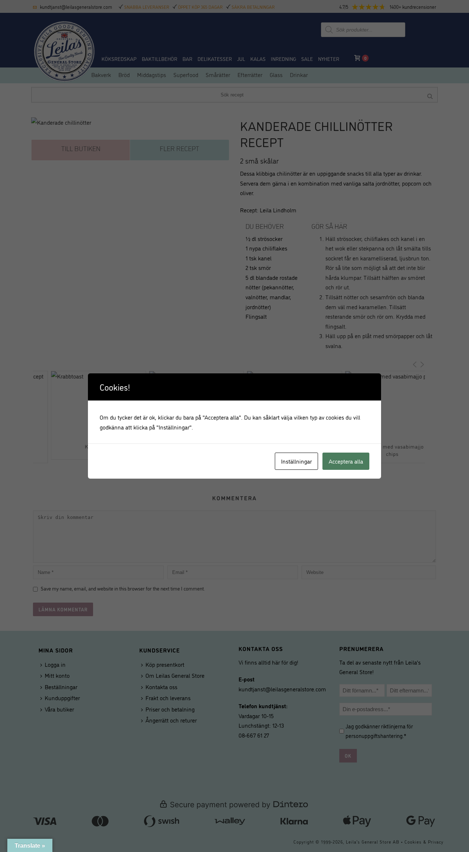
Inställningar (296, 461)
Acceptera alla (346, 461)
